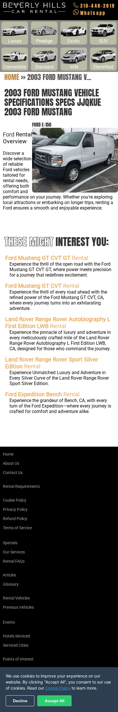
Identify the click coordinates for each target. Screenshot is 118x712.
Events (9, 622)
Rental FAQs (14, 561)
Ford (8, 134)
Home (11, 77)
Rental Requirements (21, 486)
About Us (11, 463)
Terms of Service (17, 528)
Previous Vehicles (18, 607)
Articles (9, 575)
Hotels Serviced (16, 636)
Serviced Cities (15, 645)
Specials (10, 542)
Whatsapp (93, 12)
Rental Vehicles (16, 598)
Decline (20, 700)
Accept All (54, 700)
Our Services (14, 552)
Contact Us (13, 472)
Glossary (11, 584)
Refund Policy (15, 518)
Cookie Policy (14, 500)
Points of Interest (18, 659)
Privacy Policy (15, 509)
